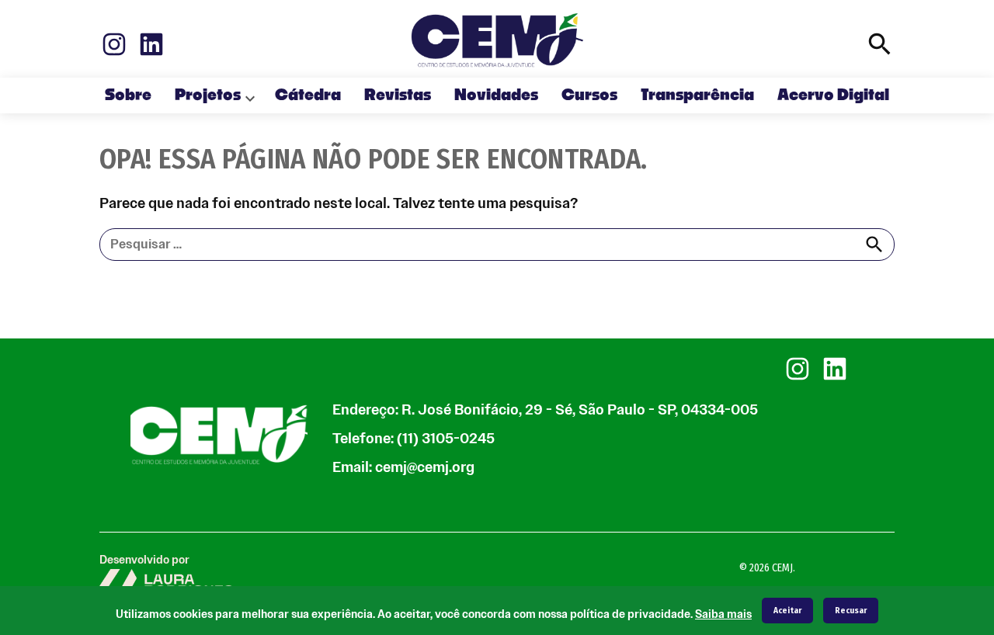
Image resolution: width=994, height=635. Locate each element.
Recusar (851, 611)
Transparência (697, 95)
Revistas (397, 95)
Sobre (128, 95)
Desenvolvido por (144, 560)
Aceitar (787, 611)
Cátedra (308, 95)
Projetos (208, 95)
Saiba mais (723, 614)
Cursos (589, 95)
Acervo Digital (833, 95)
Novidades (496, 95)
